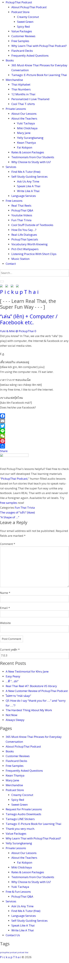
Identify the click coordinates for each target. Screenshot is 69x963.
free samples (8, 503)
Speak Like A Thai (28, 186)
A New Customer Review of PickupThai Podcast (37, 691)
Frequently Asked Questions (30, 55)
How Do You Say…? (23, 230)
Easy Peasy (13, 676)
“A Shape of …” (9, 517)
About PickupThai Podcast (29, 7)
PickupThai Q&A (22, 210)
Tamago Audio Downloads (23, 814)
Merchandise (14, 80)
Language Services (23, 196)
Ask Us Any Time (28, 181)
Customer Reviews (23, 36)
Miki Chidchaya (27, 128)
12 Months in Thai (23, 94)
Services (11, 167)
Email (5, 608)
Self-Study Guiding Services (29, 176)
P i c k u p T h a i (19, 291)
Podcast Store (20, 12)
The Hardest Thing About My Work (29, 710)
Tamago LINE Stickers (20, 819)
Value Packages (21, 31)
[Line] (34, 430)
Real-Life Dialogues (24, 235)
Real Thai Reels (21, 205)
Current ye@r (10, 649)
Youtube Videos (21, 215)
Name (5, 593)
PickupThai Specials (24, 239)
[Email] (34, 420)
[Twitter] (34, 425)
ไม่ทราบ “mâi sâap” (18, 696)
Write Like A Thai (28, 191)
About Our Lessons (24, 114)
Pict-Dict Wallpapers (25, 249)
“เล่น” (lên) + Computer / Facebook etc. (28, 319)
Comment (7, 544)
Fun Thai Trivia (21, 220)
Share (4, 451)
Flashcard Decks (22, 51)
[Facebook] (34, 415)
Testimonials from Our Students (32, 157)
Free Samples (20, 41)
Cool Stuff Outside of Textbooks (32, 225)
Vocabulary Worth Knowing (29, 244)
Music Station (20, 259)
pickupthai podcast (8, 952)
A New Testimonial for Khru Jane (27, 671)
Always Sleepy (15, 720)
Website (5, 623)
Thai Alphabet (20, 84)
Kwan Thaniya (26, 142)
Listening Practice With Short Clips (33, 254)
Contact (11, 264)
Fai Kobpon (24, 147)
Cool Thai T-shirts (23, 104)
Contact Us (13, 935)
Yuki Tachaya (26, 123)
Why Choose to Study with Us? (31, 162)
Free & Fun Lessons (18, 892)
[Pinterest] (34, 440)
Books (10, 60)
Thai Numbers (21, 89)
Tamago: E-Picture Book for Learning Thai (39, 75)
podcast (20, 952)
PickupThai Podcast (19, 2)
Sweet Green (25, 22)
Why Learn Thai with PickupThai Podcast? (39, 46)
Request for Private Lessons (24, 809)
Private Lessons (16, 109)
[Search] (2, 281)
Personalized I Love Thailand (30, 99)
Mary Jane (23, 133)
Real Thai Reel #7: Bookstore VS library (31, 686)
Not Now (11, 715)
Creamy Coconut (28, 17)
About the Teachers (24, 118)
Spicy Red (23, 26)
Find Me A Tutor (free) (25, 172)
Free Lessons (14, 201)
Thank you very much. (20, 829)
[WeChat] (34, 435)
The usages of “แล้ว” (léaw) (17, 512)
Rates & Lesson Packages (27, 152)
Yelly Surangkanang (30, 138)
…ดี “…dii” (12, 681)
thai (26, 952)
